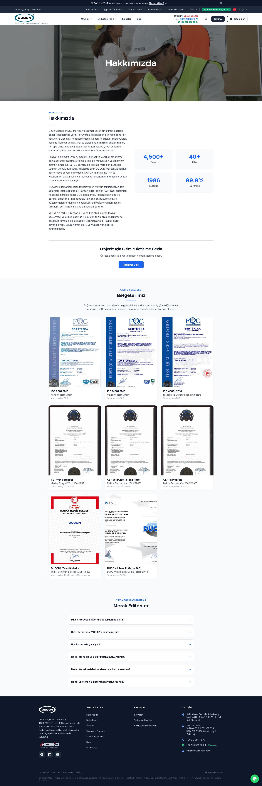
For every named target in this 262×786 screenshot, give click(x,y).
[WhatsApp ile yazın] (254, 778)
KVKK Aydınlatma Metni (145, 725)
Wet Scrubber (135, 9)
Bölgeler (126, 19)
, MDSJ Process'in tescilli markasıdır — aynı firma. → (129, 3)
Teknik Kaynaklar (95, 736)
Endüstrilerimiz (106, 19)
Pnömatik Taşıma (176, 9)
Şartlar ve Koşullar (143, 720)
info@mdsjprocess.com (198, 750)
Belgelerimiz (92, 720)
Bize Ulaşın (91, 747)
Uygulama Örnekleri (112, 9)
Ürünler (85, 19)
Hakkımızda (91, 9)
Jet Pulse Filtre (155, 9)
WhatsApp (212, 745)
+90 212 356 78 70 (188, 19)
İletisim (193, 9)
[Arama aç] (206, 19)
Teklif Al (218, 19)
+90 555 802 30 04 (189, 22)
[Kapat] (221, 3)
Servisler (138, 714)
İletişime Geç (131, 264)
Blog (139, 19)
